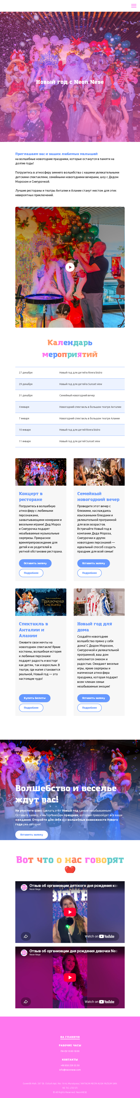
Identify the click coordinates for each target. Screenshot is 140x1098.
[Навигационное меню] (133, 6)
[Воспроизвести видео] (70, 904)
